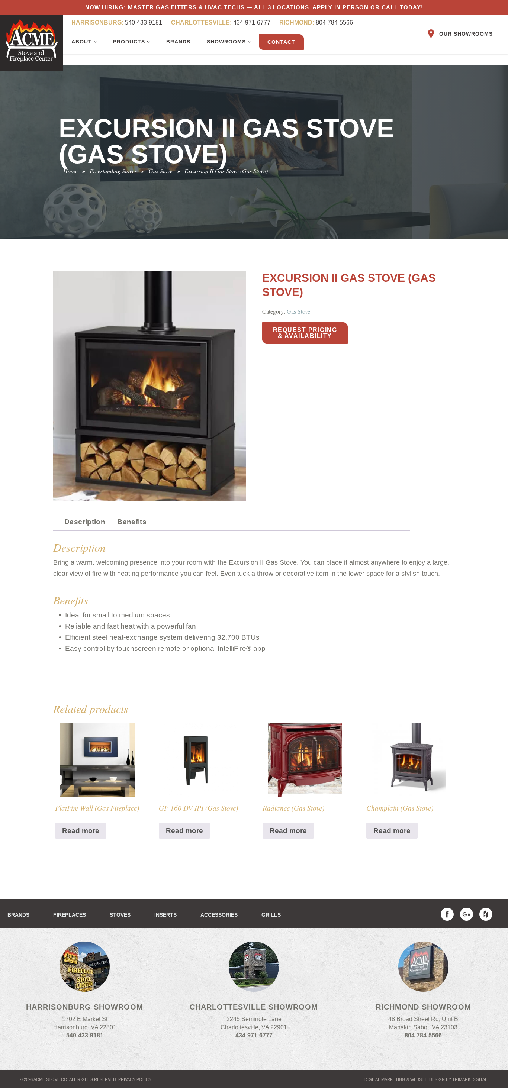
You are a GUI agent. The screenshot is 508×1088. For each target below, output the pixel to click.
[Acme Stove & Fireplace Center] (31, 43)
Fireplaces (69, 915)
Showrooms (227, 42)
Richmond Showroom (423, 1007)
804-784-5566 (316, 22)
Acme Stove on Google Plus (466, 914)
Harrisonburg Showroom (84, 1007)
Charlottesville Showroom (254, 1007)
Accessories (219, 915)
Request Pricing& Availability (305, 333)
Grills (271, 915)
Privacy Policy (134, 1079)
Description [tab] (84, 522)
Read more (80, 830)
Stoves (120, 915)
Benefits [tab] (132, 522)
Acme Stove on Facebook (447, 914)
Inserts (165, 915)
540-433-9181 (116, 22)
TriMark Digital (469, 1079)
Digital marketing (384, 1079)
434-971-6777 (220, 22)
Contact (281, 42)
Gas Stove (298, 311)
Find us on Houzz (485, 914)
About (82, 42)
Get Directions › (85, 1048)
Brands (178, 42)
